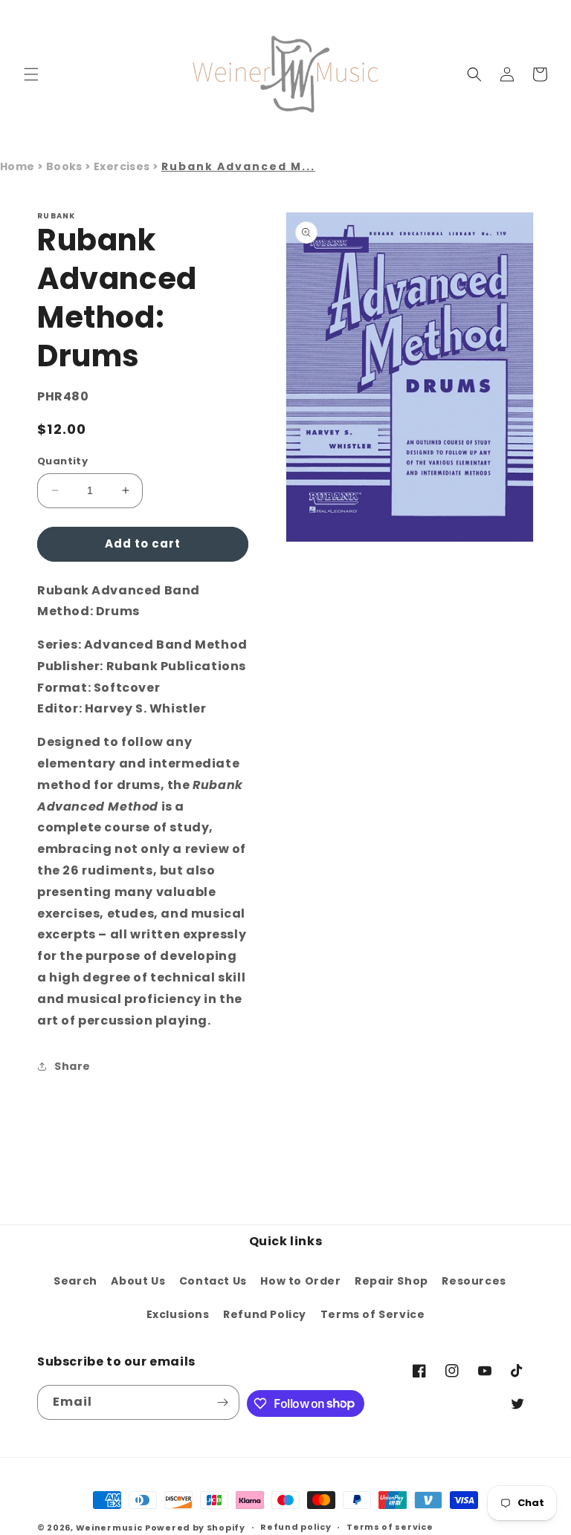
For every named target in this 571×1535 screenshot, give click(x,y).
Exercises (123, 166)
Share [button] (72, 1066)
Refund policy (295, 1527)
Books (65, 166)
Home (17, 166)
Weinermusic (109, 1528)
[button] (31, 74)
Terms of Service (372, 1314)
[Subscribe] (222, 1402)
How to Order (300, 1280)
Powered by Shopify (195, 1528)
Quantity (62, 461)
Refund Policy (264, 1314)
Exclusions (178, 1314)
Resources (474, 1280)
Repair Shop (391, 1280)
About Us (138, 1280)
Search (75, 1280)
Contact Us (213, 1280)
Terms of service (389, 1527)
